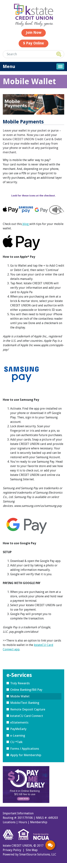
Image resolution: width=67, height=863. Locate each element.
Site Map (32, 850)
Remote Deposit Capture (27, 709)
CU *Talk (16, 742)
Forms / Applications (24, 748)
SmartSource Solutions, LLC (37, 854)
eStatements (19, 722)
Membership (38, 822)
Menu (9, 66)
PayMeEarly (18, 729)
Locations (9, 822)
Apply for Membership (25, 755)
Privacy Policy (12, 850)
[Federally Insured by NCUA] (41, 841)
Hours (23, 822)
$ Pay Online (33, 43)
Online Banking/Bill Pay (26, 689)
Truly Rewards (20, 683)
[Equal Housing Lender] (25, 841)
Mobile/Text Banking (24, 703)
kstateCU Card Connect (26, 716)
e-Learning (17, 735)
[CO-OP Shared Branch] (10, 841)
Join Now (33, 32)
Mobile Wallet (20, 696)
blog (25, 224)
